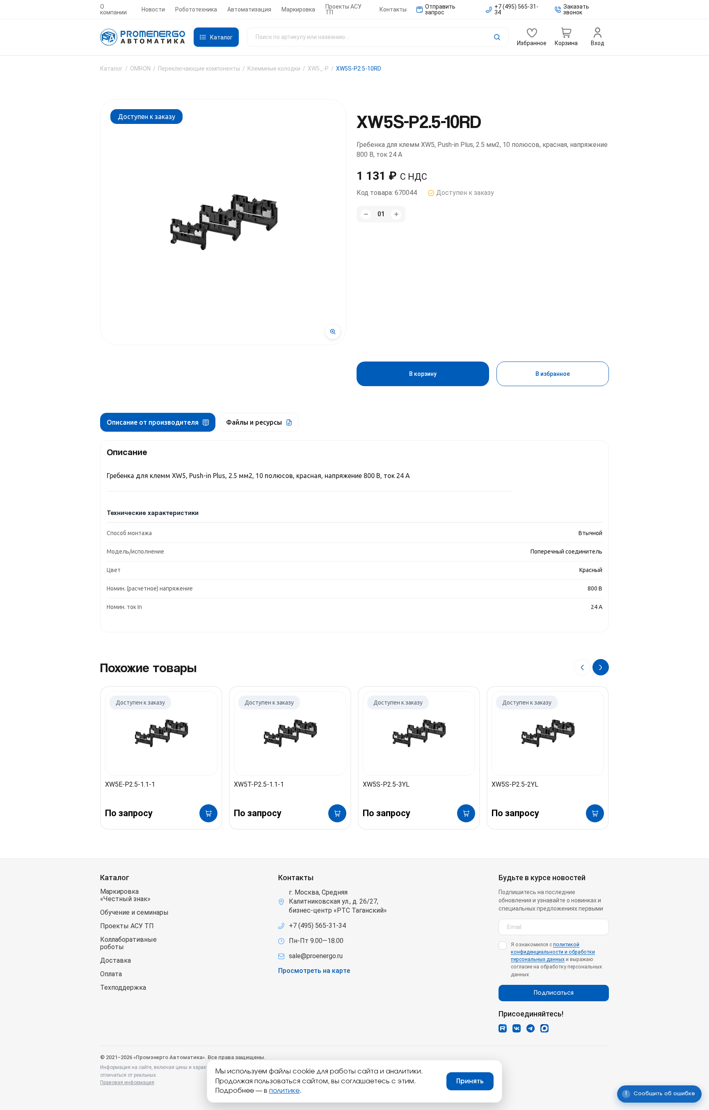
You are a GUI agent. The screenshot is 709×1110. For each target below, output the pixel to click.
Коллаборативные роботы (128, 943)
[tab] (157, 422)
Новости (153, 9)
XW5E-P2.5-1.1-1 (130, 784)
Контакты (393, 9)
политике (284, 1090)
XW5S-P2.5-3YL (386, 784)
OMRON (140, 68)
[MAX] (544, 1028)
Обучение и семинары (134, 912)
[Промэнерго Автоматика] (142, 37)
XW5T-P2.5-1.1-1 (259, 784)
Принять (470, 1081)
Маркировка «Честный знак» (125, 895)
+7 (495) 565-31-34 (317, 925)
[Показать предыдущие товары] (582, 667)
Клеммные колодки (273, 68)
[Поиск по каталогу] (378, 37)
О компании (113, 9)
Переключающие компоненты (199, 68)
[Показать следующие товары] (600, 667)
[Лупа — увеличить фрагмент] (332, 331)
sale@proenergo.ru (316, 956)
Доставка (115, 960)
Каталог (111, 68)
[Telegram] (530, 1028)
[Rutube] (503, 1028)
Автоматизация (249, 9)
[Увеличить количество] (396, 214)
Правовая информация (127, 1082)
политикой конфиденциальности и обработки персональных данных (553, 951)
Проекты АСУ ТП (343, 9)
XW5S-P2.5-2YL (515, 784)
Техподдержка (123, 987)
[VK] (516, 1028)
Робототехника (196, 9)
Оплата (111, 974)
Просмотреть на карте (314, 971)
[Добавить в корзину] (208, 813)
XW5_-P (318, 68)
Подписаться (554, 993)
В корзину (423, 374)
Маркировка (298, 9)
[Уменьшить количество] (366, 214)
